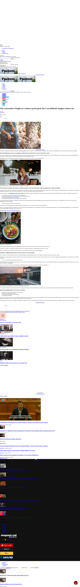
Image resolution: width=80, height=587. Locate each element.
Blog (3, 50)
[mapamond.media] (6, 554)
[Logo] (9, 81)
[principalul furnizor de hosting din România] (19, 567)
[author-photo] (3, 318)
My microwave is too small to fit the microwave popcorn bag (18, 311)
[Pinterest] (20, 118)
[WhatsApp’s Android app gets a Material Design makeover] (3, 506)
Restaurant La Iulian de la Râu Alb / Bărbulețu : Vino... (13, 487)
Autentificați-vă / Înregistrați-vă (8, 48)
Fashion (3, 84)
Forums (3, 51)
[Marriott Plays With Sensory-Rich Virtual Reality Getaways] (3, 573)
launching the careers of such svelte (16, 193)
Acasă (1, 92)
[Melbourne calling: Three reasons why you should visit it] (6, 359)
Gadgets (3, 85)
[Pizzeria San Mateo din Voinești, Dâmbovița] (2, 436)
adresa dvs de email (14, 64)
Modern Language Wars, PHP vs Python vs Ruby (15, 312)
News (3, 83)
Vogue (3, 105)
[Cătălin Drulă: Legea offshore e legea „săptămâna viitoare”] (6, 332)
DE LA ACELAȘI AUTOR (15, 322)
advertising (6, 539)
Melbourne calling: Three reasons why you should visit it (13, 363)
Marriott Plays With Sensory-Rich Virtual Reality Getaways (14, 575)
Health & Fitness (6, 97)
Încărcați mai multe (3, 458)
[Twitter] (15, 118)
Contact (3, 52)
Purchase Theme (5, 53)
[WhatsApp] (24, 118)
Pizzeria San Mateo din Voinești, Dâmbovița (10, 439)
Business (7, 92)
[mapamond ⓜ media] (40, 74)
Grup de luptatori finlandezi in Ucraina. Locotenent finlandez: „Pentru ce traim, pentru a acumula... (24, 446)
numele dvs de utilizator (15, 57)
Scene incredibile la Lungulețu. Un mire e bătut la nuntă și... (14, 469)
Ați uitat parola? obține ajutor (5, 61)
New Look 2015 (5, 99)
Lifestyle (4, 86)
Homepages (4, 88)
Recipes (4, 100)
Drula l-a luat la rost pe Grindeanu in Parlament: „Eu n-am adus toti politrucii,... (19, 455)
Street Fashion (5, 101)
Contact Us (4, 565)
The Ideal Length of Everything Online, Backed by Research (14, 349)
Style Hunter (4, 102)
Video (3, 87)
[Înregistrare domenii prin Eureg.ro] (28, 567)
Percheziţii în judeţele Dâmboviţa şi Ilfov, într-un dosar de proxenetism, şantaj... (19, 478)
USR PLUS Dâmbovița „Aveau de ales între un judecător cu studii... (16, 517)
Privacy (3, 563)
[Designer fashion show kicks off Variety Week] (3, 581)
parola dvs (13, 58)
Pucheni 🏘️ (2, 112)
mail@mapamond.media (9, 559)
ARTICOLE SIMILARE (5, 322)
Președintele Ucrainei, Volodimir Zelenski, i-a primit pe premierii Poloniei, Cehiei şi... (20, 499)
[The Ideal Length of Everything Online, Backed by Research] (6, 346)
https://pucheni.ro (3, 320)
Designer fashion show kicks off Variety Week (11, 584)
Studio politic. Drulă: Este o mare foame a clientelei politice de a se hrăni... (17, 450)
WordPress (24, 150)
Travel (4, 103)
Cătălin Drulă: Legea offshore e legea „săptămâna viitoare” (14, 336)
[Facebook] (11, 118)
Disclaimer (4, 562)
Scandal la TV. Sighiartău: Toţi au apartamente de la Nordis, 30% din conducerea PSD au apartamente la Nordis (27, 430)
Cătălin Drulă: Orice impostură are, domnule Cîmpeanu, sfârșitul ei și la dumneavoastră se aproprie (24, 422)
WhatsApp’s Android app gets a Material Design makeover (14, 508)
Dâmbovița (2, 333)
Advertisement (5, 564)
